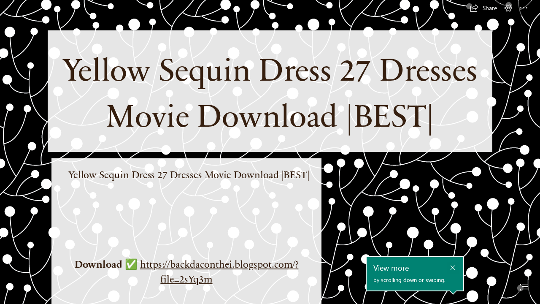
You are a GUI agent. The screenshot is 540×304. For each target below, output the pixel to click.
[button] (483, 8)
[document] (270, 152)
